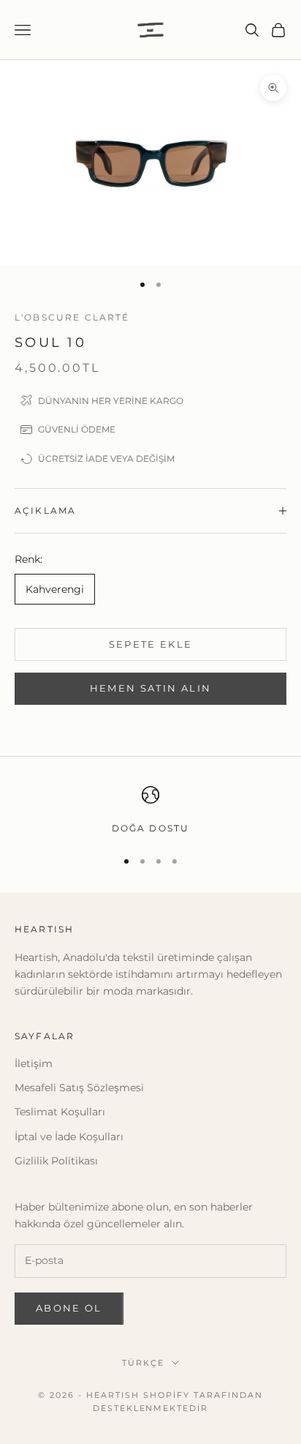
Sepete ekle (151, 644)
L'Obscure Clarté (72, 317)
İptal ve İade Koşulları (69, 1136)
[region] (150, 811)
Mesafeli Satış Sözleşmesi (79, 1087)
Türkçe (143, 1363)
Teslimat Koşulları (60, 1111)
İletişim (34, 1063)
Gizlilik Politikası (56, 1160)
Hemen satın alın (150, 688)
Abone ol (69, 1308)
